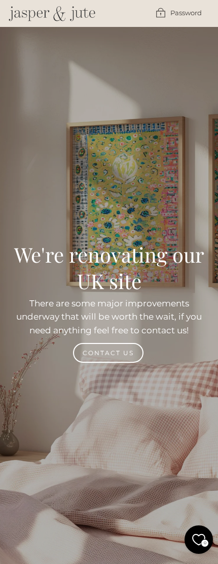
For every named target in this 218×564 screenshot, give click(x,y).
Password (186, 13)
